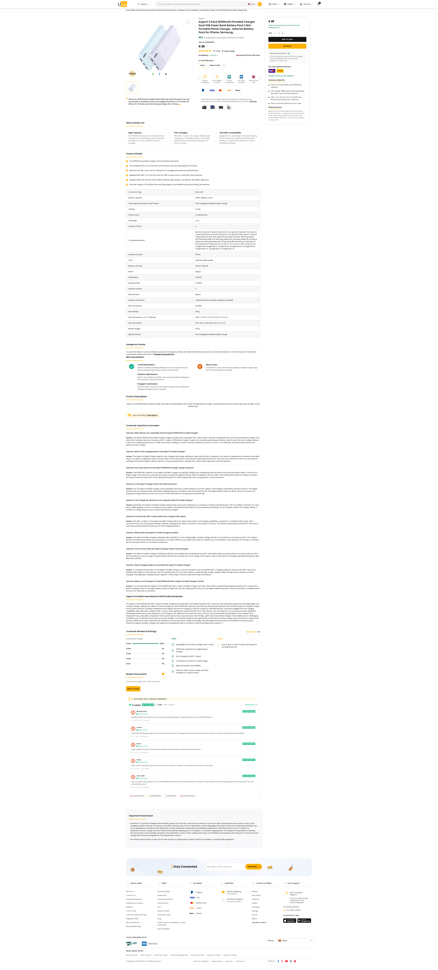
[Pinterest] (295, 961)
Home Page (130, 10)
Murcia (254, 915)
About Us (130, 891)
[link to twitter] (166, 74)
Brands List (162, 895)
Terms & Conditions (200, 961)
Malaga (255, 911)
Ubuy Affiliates (164, 929)
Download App (164, 891)
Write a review (133, 689)
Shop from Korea (197, 955)
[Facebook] (278, 961)
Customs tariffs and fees (136, 915)
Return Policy (163, 903)
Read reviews (250, 705)
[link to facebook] (159, 74)
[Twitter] (291, 961)
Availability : (204, 55)
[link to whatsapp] (153, 74)
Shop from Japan (161, 955)
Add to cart (287, 39)
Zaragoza (256, 907)
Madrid (255, 891)
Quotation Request (134, 899)
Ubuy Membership (133, 926)
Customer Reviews (165, 899)
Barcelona (256, 895)
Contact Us (131, 895)
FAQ (159, 907)
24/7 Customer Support (296, 894)
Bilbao (254, 918)
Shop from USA (131, 955)
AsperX (202, 18)
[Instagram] (282, 961)
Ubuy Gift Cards (164, 915)
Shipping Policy (132, 918)
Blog (159, 918)
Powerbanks (204, 10)
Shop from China (213, 955)
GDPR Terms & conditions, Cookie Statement (171, 923)
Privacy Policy (217, 961)
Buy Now (253, 101)
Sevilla (254, 903)
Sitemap (129, 907)
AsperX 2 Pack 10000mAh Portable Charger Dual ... (229, 10)
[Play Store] (304, 921)
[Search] (260, 4)
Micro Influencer (132, 922)
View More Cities (259, 922)
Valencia (255, 899)
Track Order (131, 911)
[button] (274, 4)
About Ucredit (163, 911)
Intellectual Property (134, 903)
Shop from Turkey (230, 955)
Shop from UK (146, 955)
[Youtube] (286, 961)
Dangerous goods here (164, 354)
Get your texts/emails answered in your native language (299, 900)
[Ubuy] (122, 4)
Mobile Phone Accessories (145, 10)
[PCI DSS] (131, 944)
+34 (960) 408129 (293, 910)
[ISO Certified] (148, 943)
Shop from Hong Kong (179, 955)
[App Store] (290, 921)
